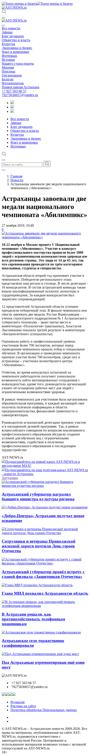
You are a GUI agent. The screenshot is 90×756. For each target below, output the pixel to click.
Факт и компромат (15, 52)
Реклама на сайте (23, 706)
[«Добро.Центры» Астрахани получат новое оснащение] (45, 507)
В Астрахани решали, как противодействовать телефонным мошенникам (33, 619)
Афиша (7, 32)
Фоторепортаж (13, 83)
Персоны (8, 71)
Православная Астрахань (20, 87)
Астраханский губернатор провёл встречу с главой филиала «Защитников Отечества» (43, 574)
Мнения (8, 67)
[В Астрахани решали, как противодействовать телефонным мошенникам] (45, 606)
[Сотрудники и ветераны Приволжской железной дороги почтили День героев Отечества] (45, 533)
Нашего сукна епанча (18, 63)
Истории (8, 59)
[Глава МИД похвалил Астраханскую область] (37, 585)
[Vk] (12, 111)
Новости (16, 180)
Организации (12, 75)
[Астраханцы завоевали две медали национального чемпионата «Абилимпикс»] (45, 237)
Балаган (8, 79)
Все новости (11, 28)
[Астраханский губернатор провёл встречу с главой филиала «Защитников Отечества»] (45, 563)
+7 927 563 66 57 (14, 91)
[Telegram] (12, 103)
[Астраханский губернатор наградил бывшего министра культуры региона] (45, 486)
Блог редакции (13, 36)
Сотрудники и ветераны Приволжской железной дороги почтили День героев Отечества (38, 546)
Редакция (17, 702)
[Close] (3, 25)
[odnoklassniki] (12, 107)
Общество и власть (16, 40)
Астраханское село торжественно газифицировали (33, 643)
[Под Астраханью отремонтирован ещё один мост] (40, 654)
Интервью (9, 56)
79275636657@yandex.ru (20, 95)
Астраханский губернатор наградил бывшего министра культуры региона (38, 496)
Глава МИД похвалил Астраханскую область (45, 593)
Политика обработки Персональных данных (43, 710)
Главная (16, 176)
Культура (8, 44)
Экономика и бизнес (17, 48)
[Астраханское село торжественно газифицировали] (41, 632)
